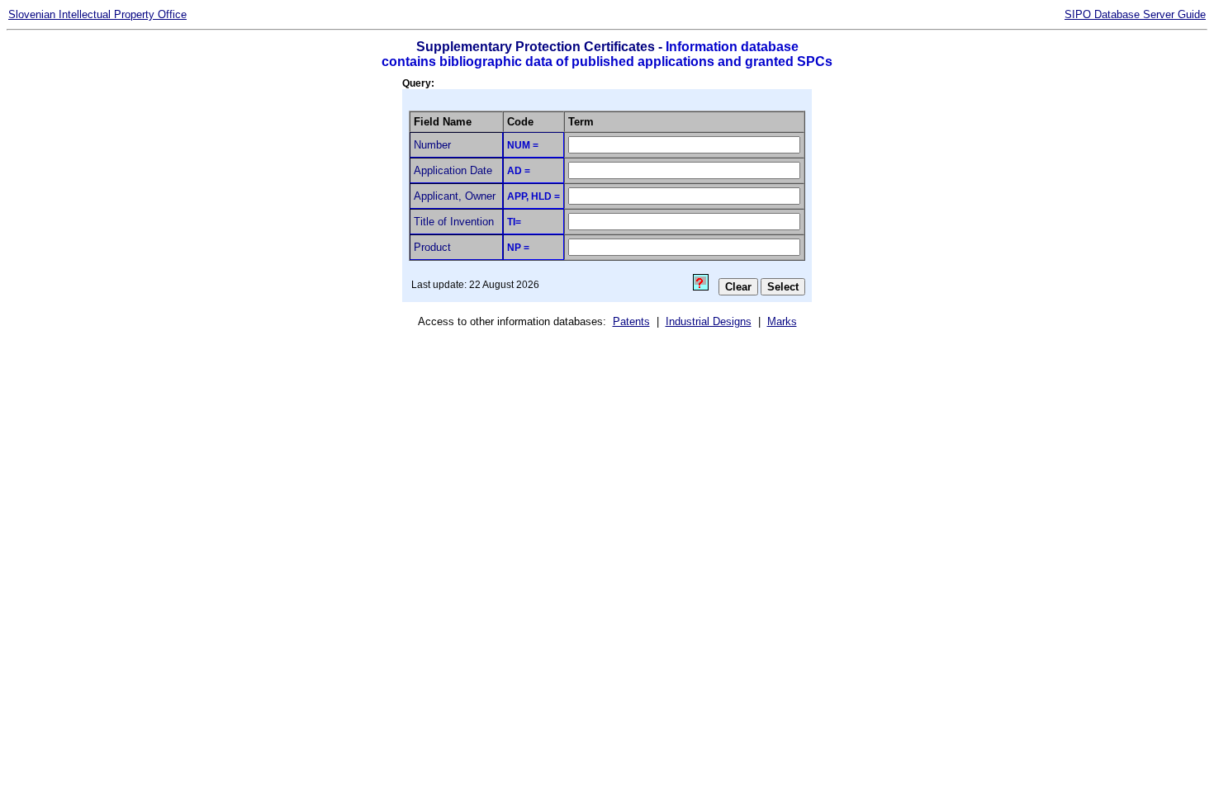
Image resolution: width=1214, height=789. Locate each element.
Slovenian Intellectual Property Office (97, 14)
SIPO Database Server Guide (1135, 14)
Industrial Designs (709, 321)
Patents (631, 321)
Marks (782, 321)
